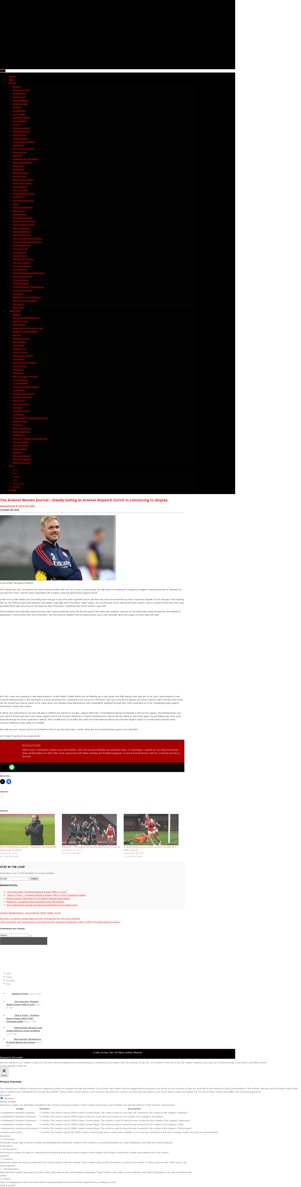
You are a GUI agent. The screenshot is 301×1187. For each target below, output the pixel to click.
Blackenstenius (16, 912)
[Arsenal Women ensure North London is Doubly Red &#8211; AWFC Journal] (153, 829)
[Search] (31, 936)
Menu (2, 71)
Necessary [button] (5, 1095)
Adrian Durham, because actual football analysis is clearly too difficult (24, 1029)
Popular (9, 976)
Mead (43, 912)
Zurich (58, 912)
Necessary (9, 1098)
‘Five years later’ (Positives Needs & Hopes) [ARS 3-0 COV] (22, 1003)
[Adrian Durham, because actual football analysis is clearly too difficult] (9, 1027)
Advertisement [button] (7, 1165)
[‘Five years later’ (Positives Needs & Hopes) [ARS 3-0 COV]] (9, 1001)
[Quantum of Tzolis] (8, 993)
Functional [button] (5, 1136)
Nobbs (50, 912)
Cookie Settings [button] (8, 1065)
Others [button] (3, 1175)
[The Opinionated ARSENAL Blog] (117, 67)
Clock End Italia (26, 505)
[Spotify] (12, 767)
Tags (8, 983)
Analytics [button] (4, 1155)
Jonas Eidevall (32, 912)
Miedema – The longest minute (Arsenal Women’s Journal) (91, 846)
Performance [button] (6, 1145)
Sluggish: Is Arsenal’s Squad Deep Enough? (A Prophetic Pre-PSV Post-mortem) (40, 918)
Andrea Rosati (7, 505)
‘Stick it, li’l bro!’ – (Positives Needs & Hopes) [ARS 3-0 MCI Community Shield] (22, 1018)
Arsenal (4, 912)
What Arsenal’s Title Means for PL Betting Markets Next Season (23, 1041)
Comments (10, 980)
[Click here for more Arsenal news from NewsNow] (23, 941)
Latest (8, 973)
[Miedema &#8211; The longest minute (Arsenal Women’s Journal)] (91, 829)
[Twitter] (4, 767)
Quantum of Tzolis (20, 993)
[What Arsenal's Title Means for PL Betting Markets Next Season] (9, 1039)
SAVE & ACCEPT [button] (8, 1185)
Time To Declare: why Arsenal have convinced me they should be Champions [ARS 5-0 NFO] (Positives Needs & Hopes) (60, 922)
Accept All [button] (21, 1065)
